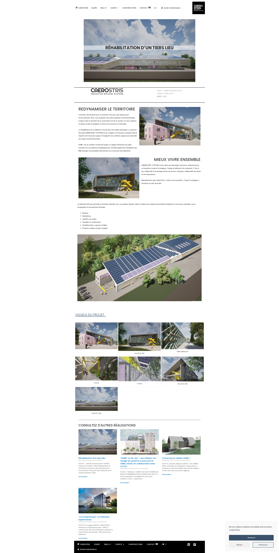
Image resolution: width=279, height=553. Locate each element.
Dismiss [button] (239, 545)
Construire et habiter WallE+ (176, 458)
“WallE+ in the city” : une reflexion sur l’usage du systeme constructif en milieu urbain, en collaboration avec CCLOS (138, 462)
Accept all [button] (251, 538)
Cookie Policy (234, 530)
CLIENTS (113, 8)
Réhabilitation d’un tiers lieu (91, 458)
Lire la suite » (83, 477)
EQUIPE (94, 8)
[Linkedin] (188, 544)
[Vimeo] (194, 544)
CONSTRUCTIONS (129, 8)
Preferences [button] (263, 545)
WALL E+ (103, 8)
